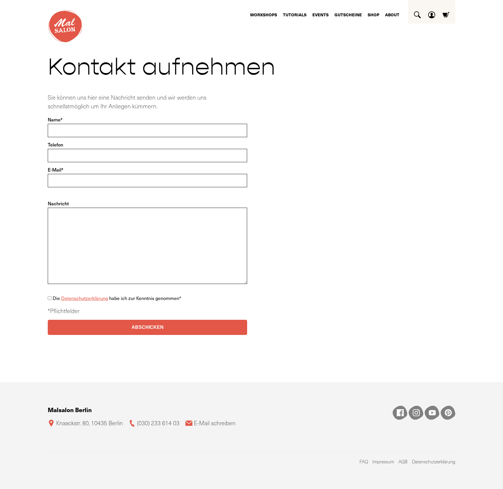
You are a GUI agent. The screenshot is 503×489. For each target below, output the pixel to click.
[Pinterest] (448, 412)
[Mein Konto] (431, 13)
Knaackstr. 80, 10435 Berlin (89, 423)
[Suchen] (417, 13)
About (392, 14)
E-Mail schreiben (214, 423)
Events (320, 14)
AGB (403, 461)
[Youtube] (432, 412)
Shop (373, 14)
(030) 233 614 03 (158, 423)
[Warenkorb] (446, 13)
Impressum (383, 461)
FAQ (363, 461)
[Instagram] (416, 412)
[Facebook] (400, 412)
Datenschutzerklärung (84, 297)
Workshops (263, 14)
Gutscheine (348, 14)
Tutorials (295, 14)
